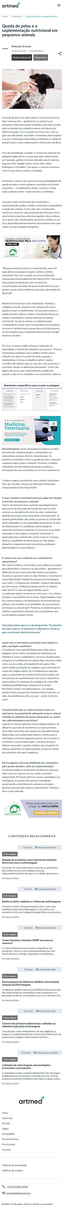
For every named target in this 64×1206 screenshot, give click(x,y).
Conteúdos (16, 16)
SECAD (6, 1123)
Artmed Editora (10, 1139)
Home (5, 16)
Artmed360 (8, 1133)
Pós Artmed (8, 1144)
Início (5, 1112)
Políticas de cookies (12, 1170)
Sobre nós (7, 1118)
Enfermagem (9, 854)
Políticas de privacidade (14, 1165)
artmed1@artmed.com (19, 1193)
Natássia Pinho (12, 878)
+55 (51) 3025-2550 (17, 1186)
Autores (6, 1149)
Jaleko (5, 1128)
